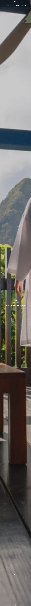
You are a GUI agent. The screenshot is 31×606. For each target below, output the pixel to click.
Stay (4, 5)
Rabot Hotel (16, 300)
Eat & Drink (12, 5)
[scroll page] (15, 605)
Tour (8, 5)
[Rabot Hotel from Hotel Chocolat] (15, 2)
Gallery (22, 5)
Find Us (26, 5)
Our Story (17, 5)
